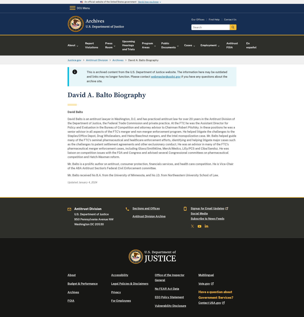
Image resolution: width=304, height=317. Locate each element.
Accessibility (119, 275)
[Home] (96, 30)
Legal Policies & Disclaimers (129, 283)
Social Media (199, 213)
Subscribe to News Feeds (207, 218)
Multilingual (206, 275)
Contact (209, 303)
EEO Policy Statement (169, 297)
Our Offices (197, 19)
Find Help (214, 19)
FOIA (71, 300)
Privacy (116, 292)
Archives (73, 292)
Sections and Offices (146, 208)
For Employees (121, 300)
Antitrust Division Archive (149, 216)
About (72, 275)
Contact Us (230, 19)
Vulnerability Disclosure (170, 306)
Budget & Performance (83, 283)
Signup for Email (207, 208)
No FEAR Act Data (167, 288)
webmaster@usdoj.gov (165, 76)
